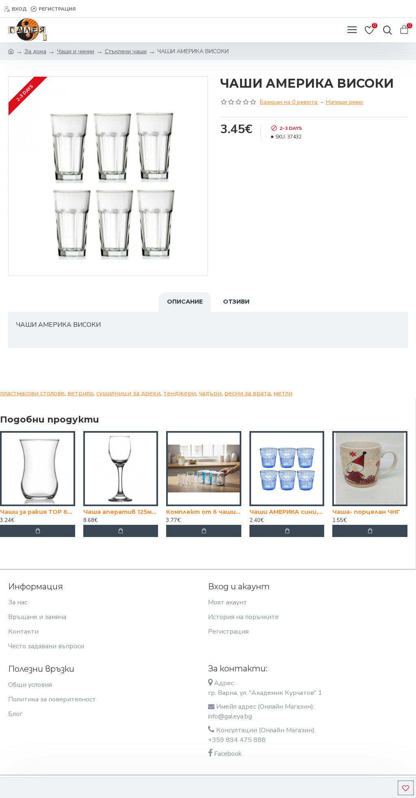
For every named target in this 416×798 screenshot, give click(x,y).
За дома (35, 51)
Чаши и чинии (75, 51)
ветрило (80, 393)
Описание (185, 301)
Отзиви (236, 301)
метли (282, 393)
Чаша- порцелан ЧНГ (366, 511)
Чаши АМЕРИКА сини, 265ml (287, 511)
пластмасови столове (32, 393)
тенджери (179, 393)
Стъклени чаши (126, 51)
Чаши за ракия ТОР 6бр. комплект (37, 511)
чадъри (210, 393)
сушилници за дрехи (128, 393)
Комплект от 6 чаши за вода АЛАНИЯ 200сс (203, 511)
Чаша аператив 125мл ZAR (120, 511)
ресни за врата (247, 393)
